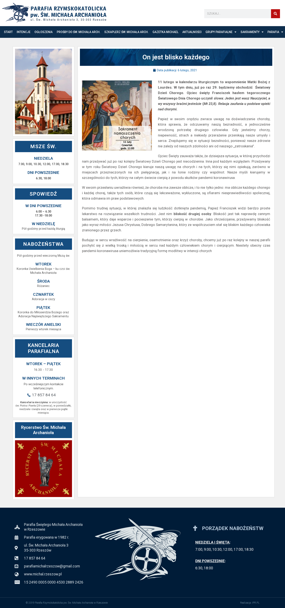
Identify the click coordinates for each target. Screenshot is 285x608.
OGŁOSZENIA (43, 32)
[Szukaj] (275, 13)
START (8, 32)
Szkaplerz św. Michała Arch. (126, 32)
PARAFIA (273, 32)
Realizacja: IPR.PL (249, 602)
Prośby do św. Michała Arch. (78, 32)
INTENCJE (23, 32)
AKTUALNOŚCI (192, 32)
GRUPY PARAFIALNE (219, 32)
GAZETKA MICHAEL (165, 32)
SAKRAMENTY (250, 32)
